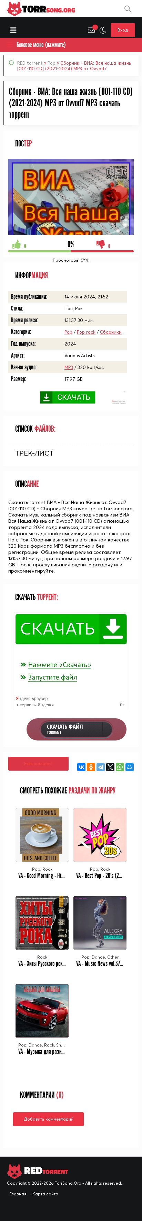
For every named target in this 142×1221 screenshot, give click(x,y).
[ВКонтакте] (81, 767)
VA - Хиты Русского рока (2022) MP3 (53, 964)
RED (45, 1171)
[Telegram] (101, 767)
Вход (123, 30)
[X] (110, 767)
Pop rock (86, 332)
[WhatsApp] (120, 767)
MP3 (68, 367)
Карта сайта (45, 1193)
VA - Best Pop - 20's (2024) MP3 (107, 876)
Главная (18, 1193)
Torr (48, 8)
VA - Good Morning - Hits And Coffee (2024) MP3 (64, 876)
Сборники (111, 332)
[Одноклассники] (91, 767)
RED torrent (30, 63)
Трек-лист (34, 453)
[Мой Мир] (129, 767)
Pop (51, 63)
